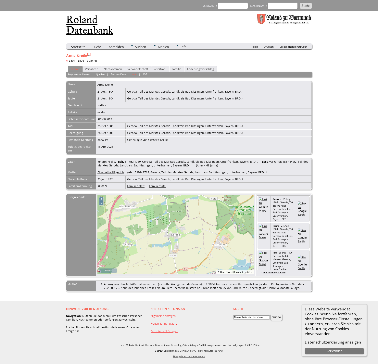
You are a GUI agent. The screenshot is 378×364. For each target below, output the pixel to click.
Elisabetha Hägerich (110, 172)
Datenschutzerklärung (210, 350)
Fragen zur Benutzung (164, 323)
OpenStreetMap (229, 272)
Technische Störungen (164, 331)
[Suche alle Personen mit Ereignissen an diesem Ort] (242, 91)
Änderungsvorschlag (200, 69)
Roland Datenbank (89, 25)
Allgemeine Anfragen (163, 316)
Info (183, 47)
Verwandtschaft (138, 69)
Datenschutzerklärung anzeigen (333, 342)
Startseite (78, 47)
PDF (145, 74)
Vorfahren (91, 69)
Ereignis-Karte (118, 74)
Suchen (140, 47)
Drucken (269, 46)
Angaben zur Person (79, 74)
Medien (163, 47)
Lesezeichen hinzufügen (294, 46)
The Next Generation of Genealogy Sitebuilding (170, 345)
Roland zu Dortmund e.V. (181, 350)
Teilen (254, 46)
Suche (97, 47)
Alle (134, 74)
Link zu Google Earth (274, 272)
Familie (176, 69)
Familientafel (157, 186)
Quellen (100, 74)
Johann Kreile (106, 161)
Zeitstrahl (160, 69)
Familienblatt (136, 186)
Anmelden (116, 47)
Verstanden (334, 351)
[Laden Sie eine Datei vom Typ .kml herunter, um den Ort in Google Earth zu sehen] (303, 214)
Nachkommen (113, 69)
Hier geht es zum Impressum (189, 356)
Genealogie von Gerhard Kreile (147, 140)
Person (75, 69)
